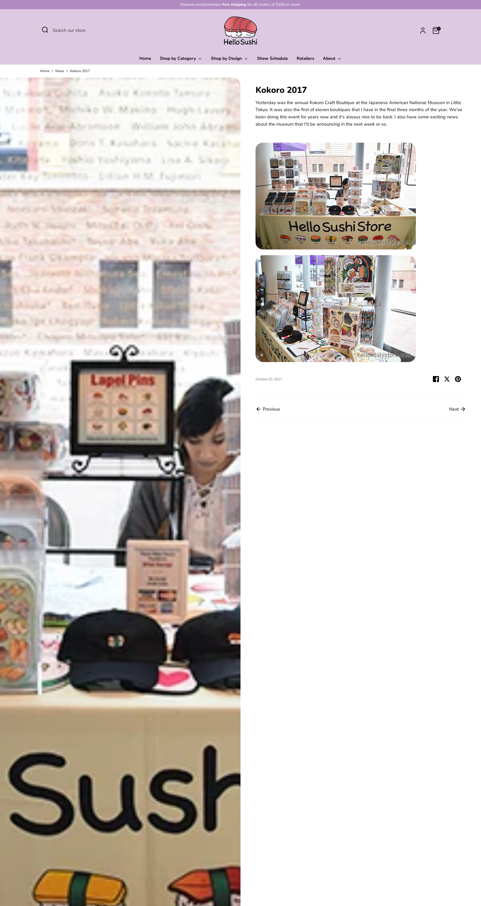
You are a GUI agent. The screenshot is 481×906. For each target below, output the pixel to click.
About (330, 58)
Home (145, 58)
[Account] (423, 31)
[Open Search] (45, 30)
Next (454, 409)
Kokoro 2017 (80, 71)
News (59, 71)
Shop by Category (178, 58)
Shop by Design (227, 58)
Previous (271, 409)
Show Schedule (272, 58)
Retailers (305, 58)
